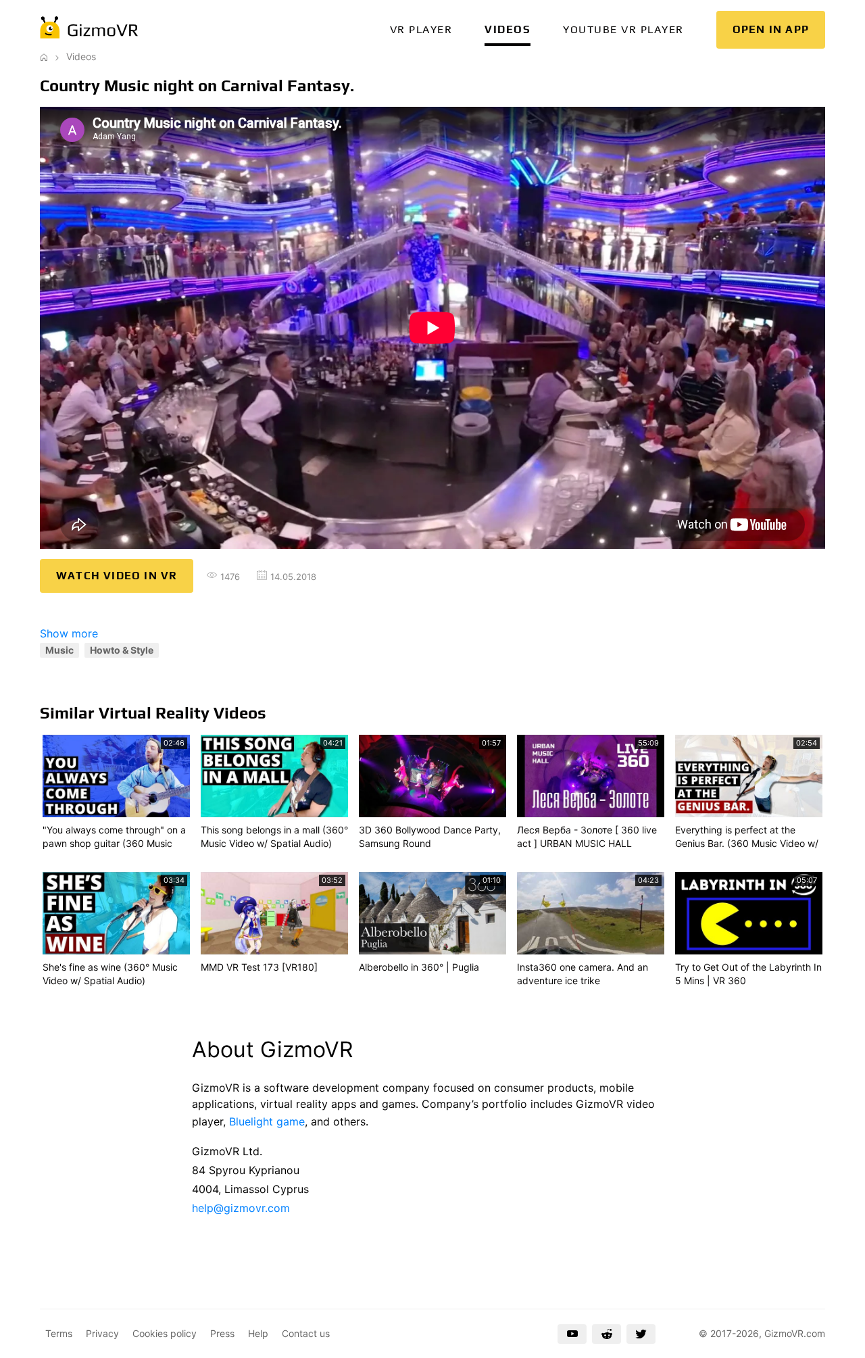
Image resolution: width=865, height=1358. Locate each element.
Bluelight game (267, 1121)
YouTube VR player (623, 29)
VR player (421, 29)
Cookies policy (164, 1333)
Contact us (306, 1333)
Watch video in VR (116, 575)
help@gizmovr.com (241, 1208)
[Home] (44, 56)
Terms (58, 1333)
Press (222, 1333)
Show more (69, 633)
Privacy (102, 1333)
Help (258, 1333)
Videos (507, 29)
